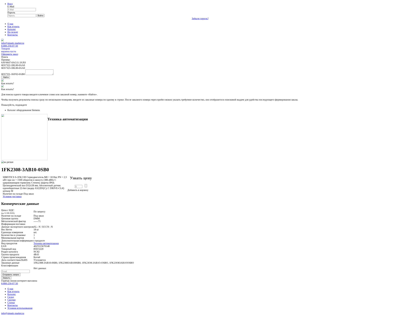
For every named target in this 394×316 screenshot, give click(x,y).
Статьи (11, 302)
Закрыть (6, 278)
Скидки (11, 299)
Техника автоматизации (46, 243)
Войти (40, 15)
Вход (10, 3)
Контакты (12, 35)
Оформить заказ (9, 54)
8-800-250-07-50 (9, 46)
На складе (12, 32)
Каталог (11, 29)
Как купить (13, 26)
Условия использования (19, 308)
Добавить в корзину (77, 190)
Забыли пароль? (200, 18)
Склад (10, 297)
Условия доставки (12, 196)
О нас (10, 23)
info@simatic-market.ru (12, 43)
